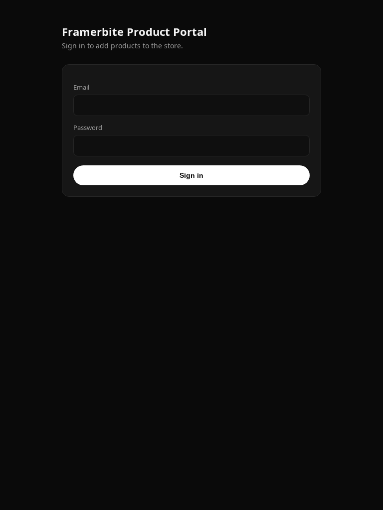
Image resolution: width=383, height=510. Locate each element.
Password (87, 127)
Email (81, 87)
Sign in (191, 175)
